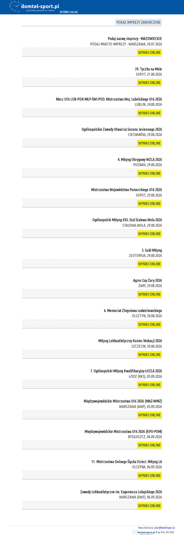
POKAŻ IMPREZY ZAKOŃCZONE (138, 22)
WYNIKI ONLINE (149, 52)
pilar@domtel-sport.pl (164, 528)
